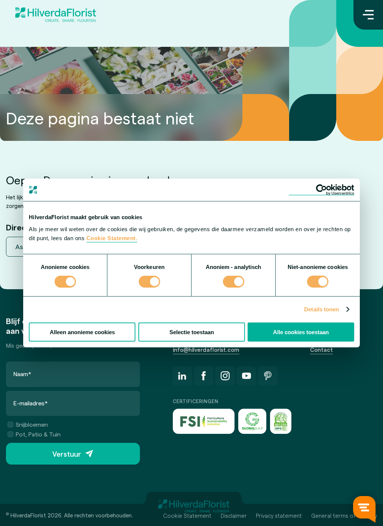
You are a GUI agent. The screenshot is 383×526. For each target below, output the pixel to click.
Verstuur (66, 454)
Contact (321, 349)
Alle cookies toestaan (301, 332)
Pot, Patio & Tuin (38, 434)
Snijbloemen (32, 424)
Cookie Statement (187, 515)
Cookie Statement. (112, 238)
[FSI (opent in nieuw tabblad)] (204, 421)
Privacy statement (279, 515)
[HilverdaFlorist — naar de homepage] (55, 15)
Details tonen (321, 309)
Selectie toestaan (191, 332)
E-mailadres (30, 402)
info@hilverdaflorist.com (206, 349)
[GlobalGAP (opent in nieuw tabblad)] (252, 421)
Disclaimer (234, 515)
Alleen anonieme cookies (82, 332)
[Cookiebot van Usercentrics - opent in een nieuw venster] (321, 190)
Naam (22, 373)
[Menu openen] (368, 15)
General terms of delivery (344, 515)
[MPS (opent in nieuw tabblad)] (280, 421)
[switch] (149, 282)
